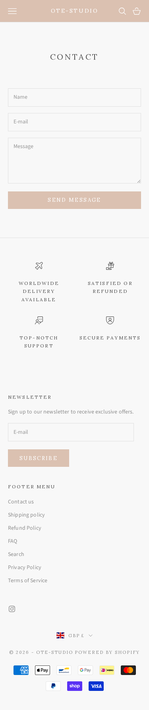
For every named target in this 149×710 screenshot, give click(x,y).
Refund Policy (24, 528)
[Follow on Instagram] (12, 609)
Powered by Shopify (107, 652)
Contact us (21, 502)
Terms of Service (27, 581)
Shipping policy (26, 515)
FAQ (12, 541)
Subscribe (38, 458)
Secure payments (110, 338)
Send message (74, 200)
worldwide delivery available (39, 291)
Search (16, 554)
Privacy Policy (24, 568)
